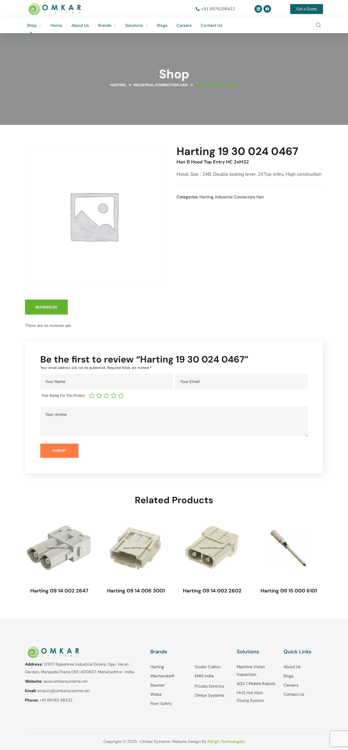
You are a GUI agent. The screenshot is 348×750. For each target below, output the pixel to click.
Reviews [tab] (46, 307)
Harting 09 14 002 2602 (212, 590)
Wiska (156, 694)
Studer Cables (208, 667)
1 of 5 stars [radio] (92, 396)
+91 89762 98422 (56, 700)
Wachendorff (162, 676)
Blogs (289, 676)
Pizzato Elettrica (209, 686)
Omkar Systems (209, 695)
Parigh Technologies (226, 741)
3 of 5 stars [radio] (107, 396)
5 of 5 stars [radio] (121, 396)
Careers (291, 685)
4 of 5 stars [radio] (114, 396)
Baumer (157, 685)
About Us (292, 666)
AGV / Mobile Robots (256, 683)
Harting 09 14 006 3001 (136, 590)
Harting (118, 85)
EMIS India (204, 676)
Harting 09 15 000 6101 (289, 590)
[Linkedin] (258, 9)
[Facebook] (267, 9)
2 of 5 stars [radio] (99, 396)
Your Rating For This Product (63, 395)
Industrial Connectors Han (160, 85)
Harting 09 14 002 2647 (59, 590)
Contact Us (294, 694)
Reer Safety (161, 703)
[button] (318, 25)
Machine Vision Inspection (251, 670)
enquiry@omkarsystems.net (63, 690)
